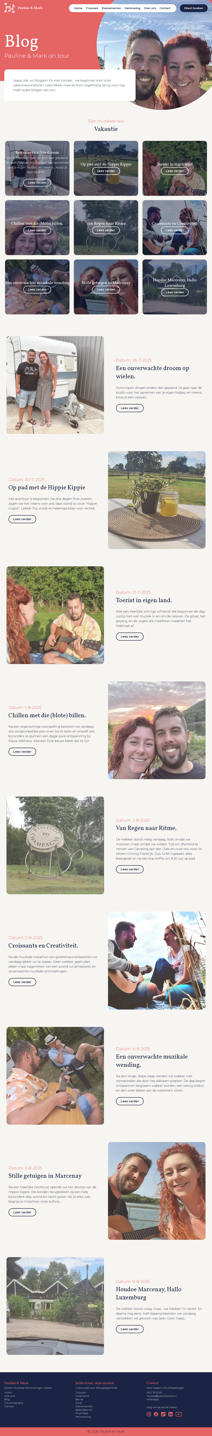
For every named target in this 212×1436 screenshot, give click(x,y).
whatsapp (153, 1399)
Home (78, 8)
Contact (165, 8)
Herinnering (132, 8)
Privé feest (82, 1413)
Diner (79, 1403)
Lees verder (130, 408)
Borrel (79, 1399)
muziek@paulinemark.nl (162, 1396)
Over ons (150, 8)
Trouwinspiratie (13, 1403)
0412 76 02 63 (154, 1392)
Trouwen (92, 8)
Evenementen (111, 8)
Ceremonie (82, 1396)
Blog (7, 1399)
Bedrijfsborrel (84, 1410)
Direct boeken (193, 8)
